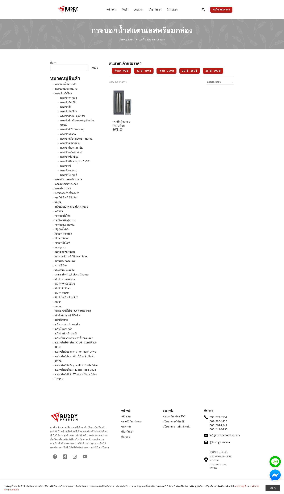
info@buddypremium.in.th (225, 435)
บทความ (138, 9)
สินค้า (125, 9)
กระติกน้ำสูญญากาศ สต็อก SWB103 (122, 125)
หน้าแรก (111, 9)
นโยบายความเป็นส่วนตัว (176, 426)
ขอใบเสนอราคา (221, 9)
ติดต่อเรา (172, 9)
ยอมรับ (273, 488)
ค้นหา (53, 62)
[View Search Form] (203, 9)
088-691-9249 (218, 425)
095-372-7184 (218, 417)
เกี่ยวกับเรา (155, 9)
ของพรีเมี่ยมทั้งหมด (131, 421)
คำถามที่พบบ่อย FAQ (174, 416)
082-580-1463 (218, 421)
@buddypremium (220, 442)
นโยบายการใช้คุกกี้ (173, 421)
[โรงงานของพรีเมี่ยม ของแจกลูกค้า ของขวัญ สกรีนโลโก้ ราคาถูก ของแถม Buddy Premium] (68, 9)
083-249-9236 (218, 429)
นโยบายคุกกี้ (240, 486)
